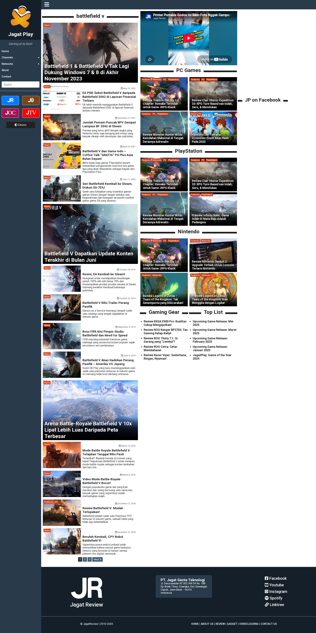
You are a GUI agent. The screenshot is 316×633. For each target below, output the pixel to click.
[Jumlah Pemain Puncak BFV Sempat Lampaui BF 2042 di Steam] (62, 139)
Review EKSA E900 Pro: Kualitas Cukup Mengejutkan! (165, 323)
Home (5, 51)
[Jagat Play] (86, 599)
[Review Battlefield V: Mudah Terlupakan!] (62, 524)
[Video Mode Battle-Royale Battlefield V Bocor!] (62, 496)
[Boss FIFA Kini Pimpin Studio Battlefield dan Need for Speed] (62, 348)
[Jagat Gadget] (30, 103)
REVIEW (220, 623)
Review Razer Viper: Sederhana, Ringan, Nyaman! (165, 356)
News (47, 25)
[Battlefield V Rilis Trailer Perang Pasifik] (62, 319)
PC (56, 502)
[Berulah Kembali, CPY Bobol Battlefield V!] (62, 553)
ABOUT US (207, 623)
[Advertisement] (263, 73)
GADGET (232, 623)
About (5, 70)
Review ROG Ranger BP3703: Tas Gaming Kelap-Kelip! (166, 331)
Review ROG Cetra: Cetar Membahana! (160, 348)
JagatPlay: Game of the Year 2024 (212, 356)
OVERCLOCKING (249, 623)
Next (97, 559)
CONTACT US (269, 623)
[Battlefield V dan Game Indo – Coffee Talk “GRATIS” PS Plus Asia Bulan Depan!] (62, 168)
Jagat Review (86, 604)
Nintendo (157, 79)
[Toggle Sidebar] (47, 5)
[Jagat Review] (10, 103)
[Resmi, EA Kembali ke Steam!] (62, 290)
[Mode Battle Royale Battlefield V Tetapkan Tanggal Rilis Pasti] (62, 467)
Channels (7, 57)
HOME (195, 623)
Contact (6, 76)
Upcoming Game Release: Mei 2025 (213, 323)
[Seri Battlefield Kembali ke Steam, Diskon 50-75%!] (62, 200)
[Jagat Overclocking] (10, 115)
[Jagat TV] (30, 115)
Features (48, 502)
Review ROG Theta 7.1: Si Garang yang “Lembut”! (161, 340)
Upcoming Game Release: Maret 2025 (215, 331)
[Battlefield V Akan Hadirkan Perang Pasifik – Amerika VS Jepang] (62, 376)
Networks (7, 63)
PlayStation (173, 79)
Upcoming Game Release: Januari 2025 (210, 348)
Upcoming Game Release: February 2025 (210, 340)
